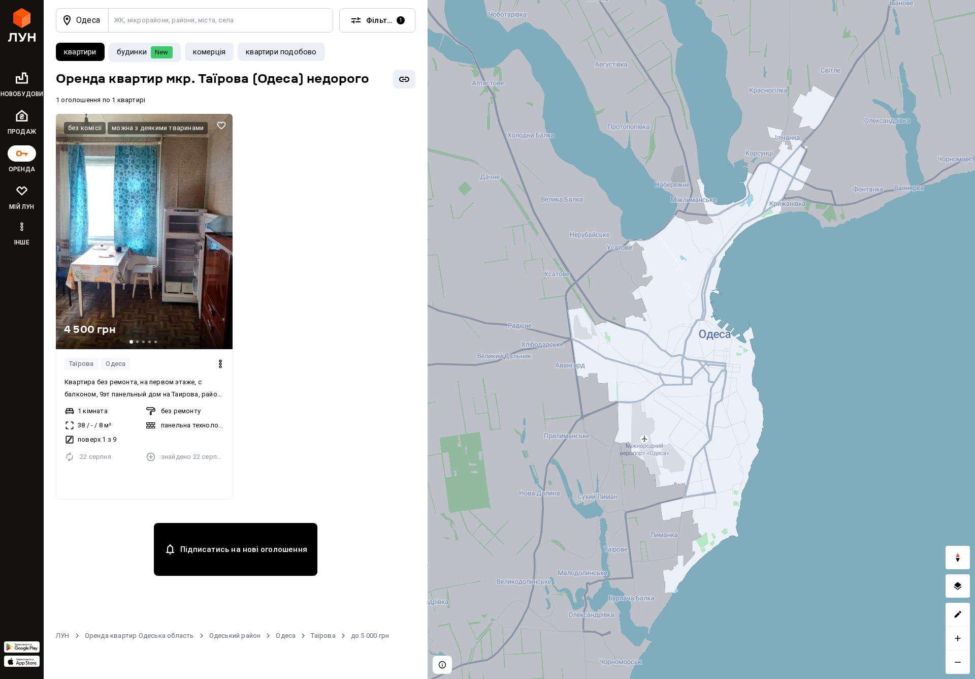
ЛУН (63, 635)
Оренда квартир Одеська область (139, 635)
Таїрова (81, 363)
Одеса (115, 363)
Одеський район (235, 635)
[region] (701, 339)
